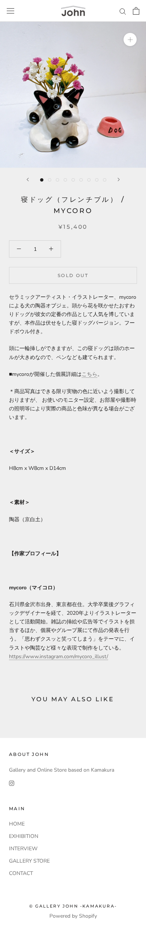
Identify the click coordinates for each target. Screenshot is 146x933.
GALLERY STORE (29, 860)
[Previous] (28, 179)
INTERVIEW (23, 848)
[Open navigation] (10, 11)
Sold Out (73, 275)
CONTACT (21, 873)
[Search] (122, 11)
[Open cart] (136, 11)
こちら (89, 374)
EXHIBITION (23, 836)
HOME (17, 823)
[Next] (119, 179)
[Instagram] (11, 782)
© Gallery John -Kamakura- (73, 906)
